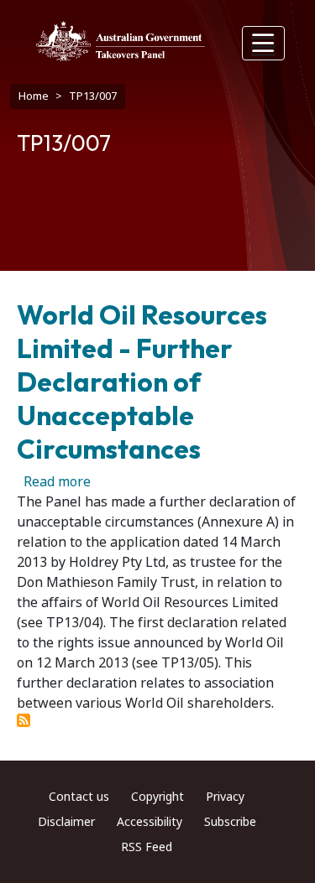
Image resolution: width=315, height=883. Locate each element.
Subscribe (230, 821)
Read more (57, 481)
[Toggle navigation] (264, 43)
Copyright (157, 796)
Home (33, 96)
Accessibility (149, 821)
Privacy (225, 796)
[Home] (120, 41)
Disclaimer (66, 821)
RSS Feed (146, 847)
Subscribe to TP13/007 (23, 720)
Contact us (79, 796)
